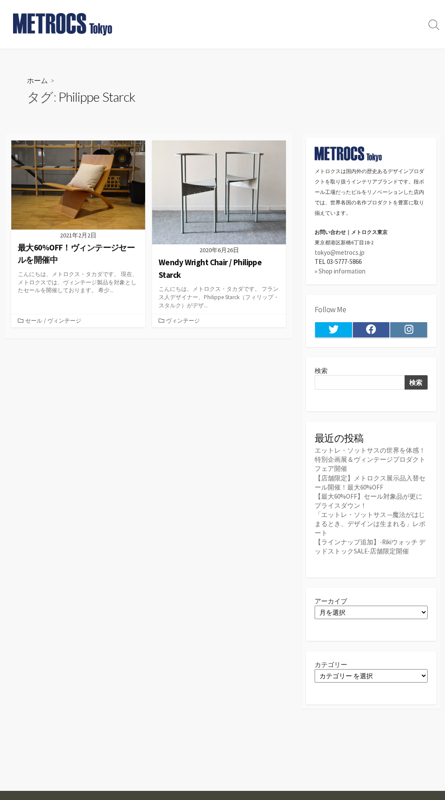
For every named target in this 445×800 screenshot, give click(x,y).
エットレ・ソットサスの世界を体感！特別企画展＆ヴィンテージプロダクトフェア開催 (370, 459)
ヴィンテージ (64, 320)
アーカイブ (331, 601)
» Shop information (340, 271)
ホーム (37, 80)
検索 (321, 371)
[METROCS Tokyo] (63, 24)
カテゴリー (331, 664)
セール (33, 320)
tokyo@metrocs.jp (340, 252)
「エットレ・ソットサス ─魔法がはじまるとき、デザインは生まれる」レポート (370, 523)
